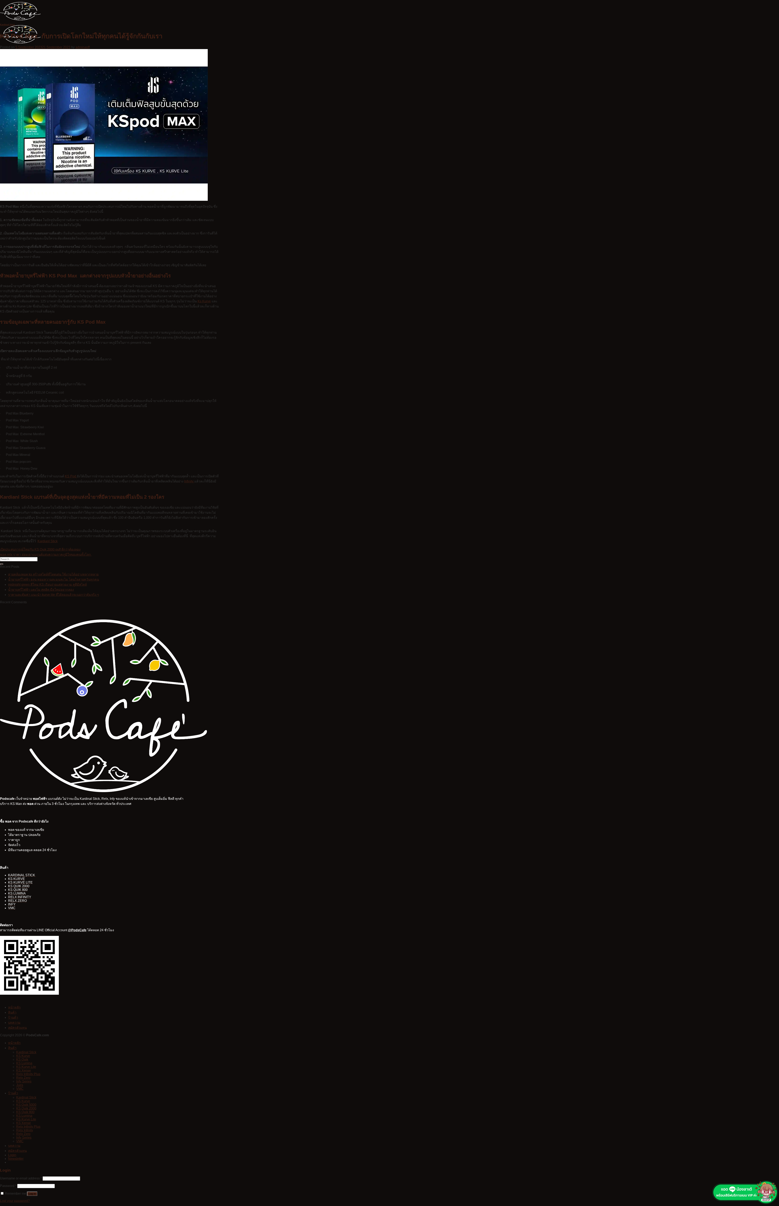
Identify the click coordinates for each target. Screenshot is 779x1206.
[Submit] (1, 564)
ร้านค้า (13, 1017)
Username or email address (21, 1178)
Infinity (189, 481)
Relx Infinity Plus (28, 1074)
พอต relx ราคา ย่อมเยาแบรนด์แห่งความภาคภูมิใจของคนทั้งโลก (46, 554)
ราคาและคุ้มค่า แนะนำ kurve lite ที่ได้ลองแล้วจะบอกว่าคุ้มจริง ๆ (53, 594)
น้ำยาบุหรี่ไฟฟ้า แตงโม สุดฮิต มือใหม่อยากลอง (41, 589)
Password (8, 1186)
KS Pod (71, 476)
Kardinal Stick (7, 24)
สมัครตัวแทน (17, 1027)
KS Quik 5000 (26, 1104)
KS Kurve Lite (26, 1067)
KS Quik (22, 1059)
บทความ (14, 1022)
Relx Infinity (24, 1130)
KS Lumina (24, 1063)
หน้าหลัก (14, 1007)
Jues (19, 1085)
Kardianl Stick (48, 541)
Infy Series (23, 1081)
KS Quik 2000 (26, 1108)
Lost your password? (15, 1201)
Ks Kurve (204, 301)
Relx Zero (23, 1077)
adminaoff (82, 47)
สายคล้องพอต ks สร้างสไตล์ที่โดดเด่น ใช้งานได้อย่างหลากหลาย (53, 574)
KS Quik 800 (25, 1112)
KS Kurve (23, 1056)
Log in (32, 1193)
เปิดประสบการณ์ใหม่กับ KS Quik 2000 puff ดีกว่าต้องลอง (40, 549)
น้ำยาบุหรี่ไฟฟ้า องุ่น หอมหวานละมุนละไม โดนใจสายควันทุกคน (53, 579)
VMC (20, 1088)
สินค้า (12, 1012)
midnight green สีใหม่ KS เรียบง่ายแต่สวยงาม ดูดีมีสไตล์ (47, 584)
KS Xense (23, 1070)
